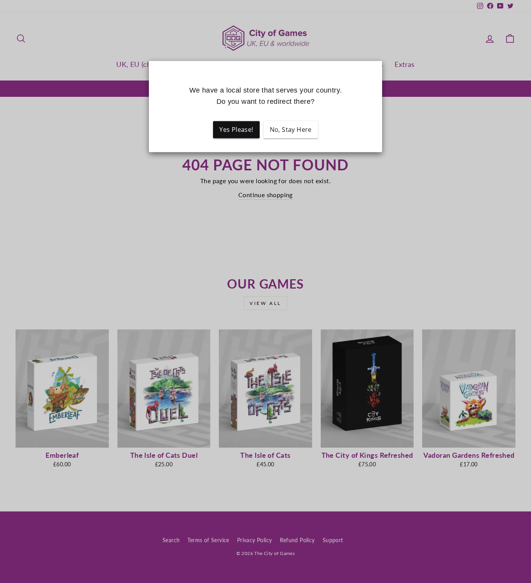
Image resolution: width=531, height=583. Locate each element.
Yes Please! (236, 130)
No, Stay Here (291, 130)
